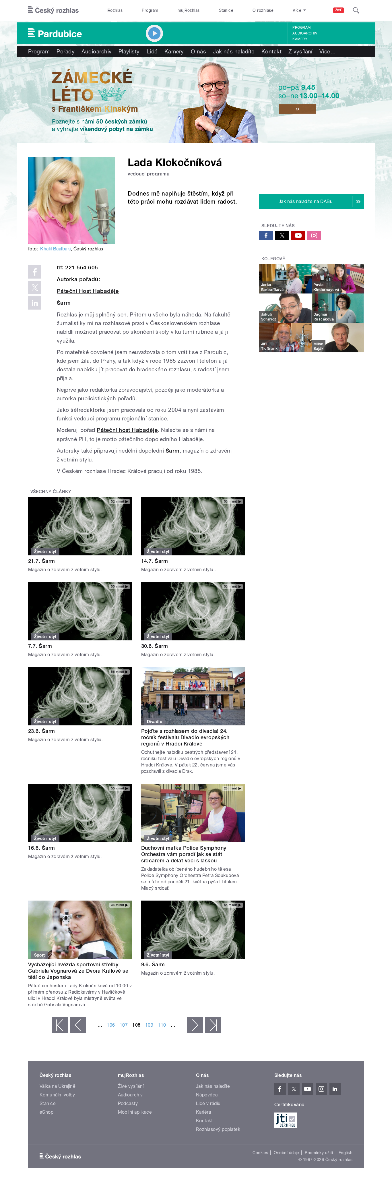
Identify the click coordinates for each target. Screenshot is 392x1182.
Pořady (66, 51)
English (345, 1152)
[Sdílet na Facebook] (34, 272)
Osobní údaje (286, 1152)
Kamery (299, 39)
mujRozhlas (189, 10)
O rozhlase (263, 10)
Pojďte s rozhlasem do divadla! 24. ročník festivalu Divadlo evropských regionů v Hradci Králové (185, 737)
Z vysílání (300, 51)
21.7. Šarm (41, 561)
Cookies (260, 1152)
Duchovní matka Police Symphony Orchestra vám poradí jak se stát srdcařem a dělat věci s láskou (183, 854)
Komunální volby (57, 1095)
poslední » (213, 1025)
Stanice (226, 10)
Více (327, 51)
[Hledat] (356, 10)
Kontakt (271, 51)
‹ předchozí (78, 1025)
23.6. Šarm (41, 731)
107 (124, 1025)
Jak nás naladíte (234, 51)
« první (60, 1025)
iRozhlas (115, 10)
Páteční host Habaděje (127, 430)
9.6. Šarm (153, 964)
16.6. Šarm (41, 848)
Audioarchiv (304, 33)
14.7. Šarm (154, 561)
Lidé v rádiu (208, 1103)
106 (111, 1025)
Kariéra (203, 1112)
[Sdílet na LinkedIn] (34, 303)
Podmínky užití (319, 1152)
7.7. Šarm (40, 646)
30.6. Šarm (154, 646)
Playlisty (129, 51)
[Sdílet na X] (34, 287)
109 (149, 1025)
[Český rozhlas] (53, 10)
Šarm (64, 303)
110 (162, 1025)
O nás (198, 51)
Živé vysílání (131, 1086)
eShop (46, 1112)
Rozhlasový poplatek (218, 1129)
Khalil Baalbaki (55, 249)
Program (150, 10)
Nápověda (207, 1095)
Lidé (152, 51)
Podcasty (128, 1103)
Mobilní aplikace (135, 1112)
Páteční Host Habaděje (88, 291)
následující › (195, 1025)
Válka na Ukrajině (57, 1086)
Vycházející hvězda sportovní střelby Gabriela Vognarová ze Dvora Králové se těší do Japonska (78, 970)
